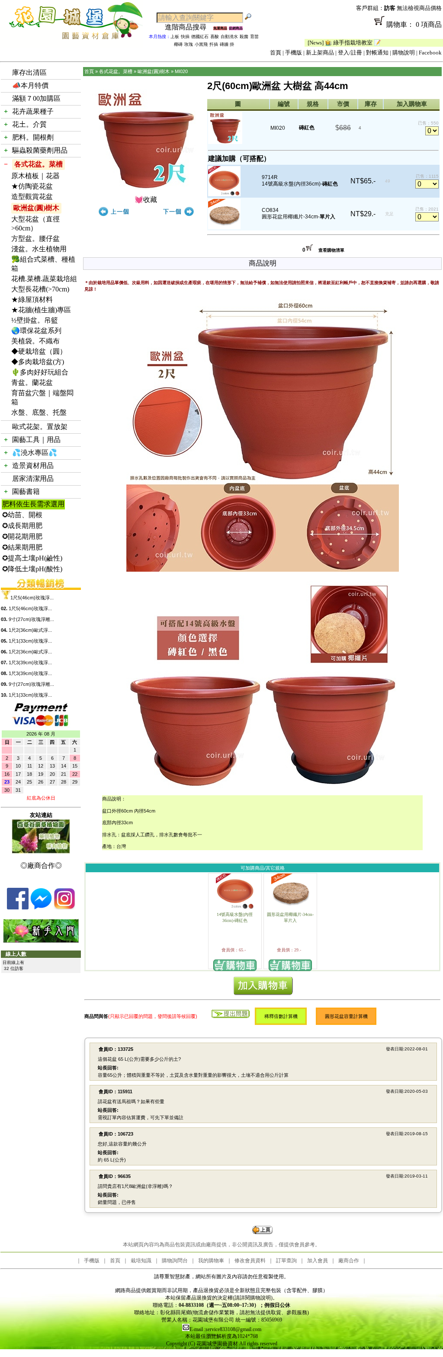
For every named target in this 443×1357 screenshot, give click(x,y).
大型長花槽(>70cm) (40, 289)
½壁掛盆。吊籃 (34, 320)
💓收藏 (146, 199)
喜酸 (214, 36)
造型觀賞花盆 (32, 196)
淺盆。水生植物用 (39, 249)
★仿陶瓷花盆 (32, 186)
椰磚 (178, 44)
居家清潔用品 (33, 478)
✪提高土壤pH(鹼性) (32, 558)
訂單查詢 (286, 1261)
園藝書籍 (26, 491)
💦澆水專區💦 (34, 452)
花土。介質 (29, 124)
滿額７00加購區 (36, 98)
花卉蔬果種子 (33, 111)
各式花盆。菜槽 (38, 164)
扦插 (213, 44)
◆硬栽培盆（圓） (39, 351)
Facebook (430, 52)
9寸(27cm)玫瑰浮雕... (31, 619)
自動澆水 (229, 36)
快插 (185, 36)
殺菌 (244, 36)
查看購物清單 (331, 250)
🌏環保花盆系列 (36, 330)
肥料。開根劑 (33, 137)
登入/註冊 (350, 52)
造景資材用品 (33, 465)
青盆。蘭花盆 (32, 382)
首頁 (275, 52)
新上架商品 (320, 52)
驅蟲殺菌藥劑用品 (39, 150)
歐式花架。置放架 (39, 426)
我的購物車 (211, 1261)
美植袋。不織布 (35, 341)
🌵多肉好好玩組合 (39, 372)
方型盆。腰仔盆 (35, 238)
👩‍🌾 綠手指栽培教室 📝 (323, 42)
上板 (174, 36)
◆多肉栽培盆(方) (37, 361)
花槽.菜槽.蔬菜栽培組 (44, 278)
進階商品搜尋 (189, 27)
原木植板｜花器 (35, 175)
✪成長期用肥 (22, 525)
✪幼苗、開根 (22, 514)
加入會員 (317, 1261)
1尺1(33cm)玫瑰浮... (30, 640)
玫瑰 (188, 44)
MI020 (181, 71)
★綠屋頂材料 (32, 299)
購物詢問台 (175, 1261)
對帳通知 (377, 52)
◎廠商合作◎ (41, 865)
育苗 (254, 36)
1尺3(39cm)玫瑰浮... (30, 662)
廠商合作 (348, 1261)
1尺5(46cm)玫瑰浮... (32, 597)
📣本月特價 (30, 85)
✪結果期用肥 (22, 547)
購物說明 (403, 52)
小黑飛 (201, 44)
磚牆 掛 (227, 44)
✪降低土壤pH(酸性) (32, 569)
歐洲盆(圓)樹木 (36, 207)
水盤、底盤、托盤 (39, 412)
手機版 (293, 52)
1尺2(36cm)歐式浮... (30, 630)
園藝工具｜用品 (36, 439)
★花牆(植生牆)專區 (41, 310)
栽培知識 (141, 1261)
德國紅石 (200, 36)
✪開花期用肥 (22, 536)
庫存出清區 (29, 72)
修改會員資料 (250, 1261)
